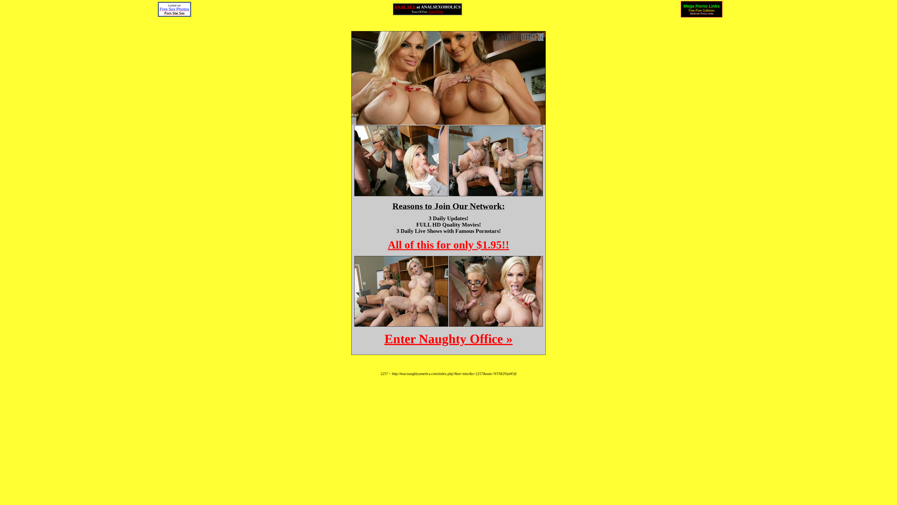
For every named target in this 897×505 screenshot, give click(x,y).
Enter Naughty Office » (448, 339)
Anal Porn (435, 12)
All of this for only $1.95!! (448, 245)
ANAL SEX (404, 7)
